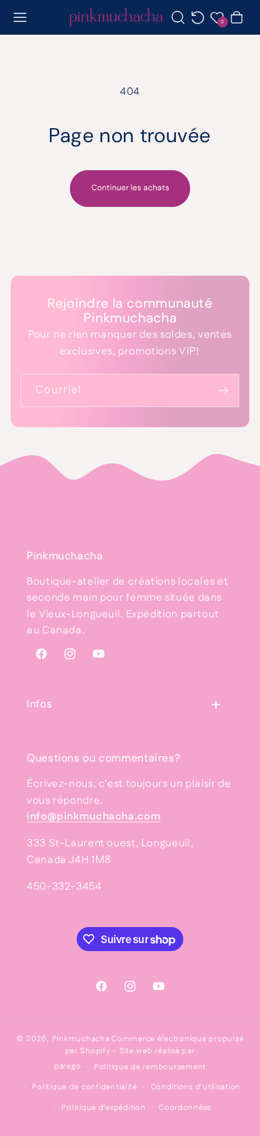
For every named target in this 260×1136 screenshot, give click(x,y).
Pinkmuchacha (81, 1039)
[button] (20, 17)
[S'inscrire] (223, 390)
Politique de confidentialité (84, 1087)
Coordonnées (185, 1107)
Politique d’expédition (103, 1107)
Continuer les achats (130, 188)
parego (67, 1067)
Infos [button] (39, 704)
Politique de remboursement (150, 1067)
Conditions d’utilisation (196, 1087)
